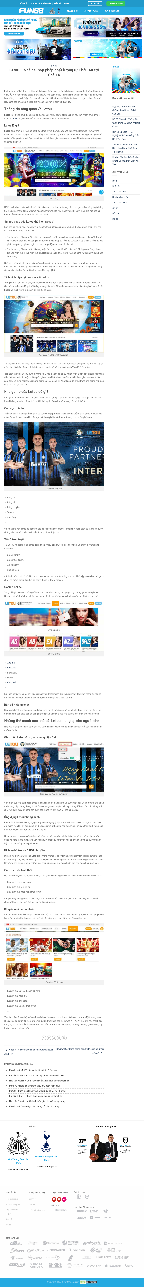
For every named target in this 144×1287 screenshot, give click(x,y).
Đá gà (115, 219)
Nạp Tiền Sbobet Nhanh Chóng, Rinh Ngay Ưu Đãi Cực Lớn (124, 110)
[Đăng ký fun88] (126, 79)
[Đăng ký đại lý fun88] (36, 27)
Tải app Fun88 (58, 27)
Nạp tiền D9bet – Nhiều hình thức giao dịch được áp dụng (37, 1101)
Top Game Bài (119, 191)
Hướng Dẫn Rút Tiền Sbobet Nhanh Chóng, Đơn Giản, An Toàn (126, 161)
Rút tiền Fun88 (112, 11)
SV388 (66, 3)
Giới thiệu (23, 3)
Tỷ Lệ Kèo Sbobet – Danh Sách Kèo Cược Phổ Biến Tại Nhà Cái (124, 148)
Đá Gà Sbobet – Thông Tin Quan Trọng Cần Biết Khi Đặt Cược (126, 123)
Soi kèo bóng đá (120, 197)
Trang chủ (72, 11)
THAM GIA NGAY (115, 4)
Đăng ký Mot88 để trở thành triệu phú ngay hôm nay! (34, 1085)
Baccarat (11, 667)
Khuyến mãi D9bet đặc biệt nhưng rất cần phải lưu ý (34, 1106)
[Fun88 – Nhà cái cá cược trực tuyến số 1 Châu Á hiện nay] (31, 11)
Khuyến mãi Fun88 (83, 19)
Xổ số (115, 208)
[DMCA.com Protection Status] (88, 1282)
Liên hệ (57, 3)
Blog (73, 27)
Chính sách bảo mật (41, 3)
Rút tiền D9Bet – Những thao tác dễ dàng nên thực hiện (35, 1096)
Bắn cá (115, 213)
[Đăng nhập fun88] (107, 49)
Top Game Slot (119, 202)
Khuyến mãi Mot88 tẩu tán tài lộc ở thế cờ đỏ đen (33, 1070)
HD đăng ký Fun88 (59, 19)
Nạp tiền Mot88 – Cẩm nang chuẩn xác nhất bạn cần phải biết (39, 1080)
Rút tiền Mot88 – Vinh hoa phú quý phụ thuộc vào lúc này (36, 1075)
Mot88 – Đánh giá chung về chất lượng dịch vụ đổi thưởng (37, 1091)
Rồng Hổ (11, 682)
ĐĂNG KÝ (95, 4)
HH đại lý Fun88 (105, 19)
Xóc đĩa (11, 662)
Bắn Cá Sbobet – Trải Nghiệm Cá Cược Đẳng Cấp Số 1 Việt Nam (125, 135)
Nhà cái (54, 66)
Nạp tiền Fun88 (91, 11)
